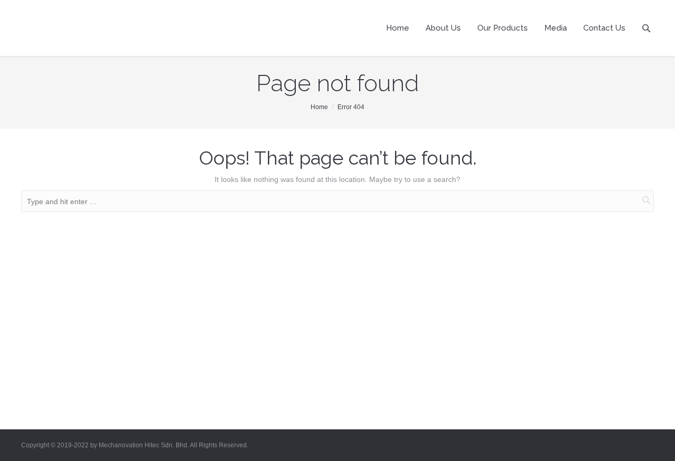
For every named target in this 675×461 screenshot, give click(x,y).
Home (319, 107)
